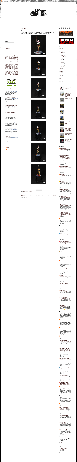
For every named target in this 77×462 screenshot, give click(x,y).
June (62, 59)
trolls (17, 72)
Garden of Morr (15, 58)
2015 (61, 79)
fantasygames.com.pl (64, 166)
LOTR (17, 62)
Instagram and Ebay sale (64, 276)
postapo (17, 66)
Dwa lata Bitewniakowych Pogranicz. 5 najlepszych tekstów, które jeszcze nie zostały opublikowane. (65, 360)
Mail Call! (8, 136)
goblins (6, 59)
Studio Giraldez (62, 395)
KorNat (8, 147)
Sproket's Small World (64, 189)
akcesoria (9, 49)
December (62, 52)
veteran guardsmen (15, 73)
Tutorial (6, 73)
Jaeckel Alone (62, 174)
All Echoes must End (63, 284)
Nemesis (9, 65)
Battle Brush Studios (14, 91)
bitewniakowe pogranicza (64, 358)
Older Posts (54, 195)
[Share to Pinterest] (41, 190)
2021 (61, 71)
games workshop (8, 58)
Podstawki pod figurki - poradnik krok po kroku (68, 122)
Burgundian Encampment (64, 205)
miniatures (30, 191)
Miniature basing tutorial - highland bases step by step (68, 105)
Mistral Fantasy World (64, 212)
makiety (6, 64)
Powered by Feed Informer (14, 143)
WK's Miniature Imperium (64, 348)
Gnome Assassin (62, 190)
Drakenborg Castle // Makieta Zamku (68, 134)
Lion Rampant (12, 62)
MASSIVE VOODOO (63, 260)
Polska (10, 66)
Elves (14, 56)
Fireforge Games (7, 57)
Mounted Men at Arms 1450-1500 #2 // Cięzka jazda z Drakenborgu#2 (68, 141)
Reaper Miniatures (12, 67)
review (9, 68)
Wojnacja (10, 76)
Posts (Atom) (27, 197)
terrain (11, 72)
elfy (12, 56)
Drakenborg (12, 55)
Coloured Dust (62, 233)
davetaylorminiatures (64, 375)
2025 (61, 49)
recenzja (17, 67)
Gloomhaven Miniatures (63, 167)
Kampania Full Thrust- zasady (64, 388)
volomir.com (62, 181)
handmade (16, 59)
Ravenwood (6, 67)
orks (14, 65)
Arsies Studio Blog (63, 268)
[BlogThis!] (38, 190)
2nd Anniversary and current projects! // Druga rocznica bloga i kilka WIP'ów (68, 87)
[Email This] (37, 190)
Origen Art (62, 442)
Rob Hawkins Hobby (63, 148)
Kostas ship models (63, 429)
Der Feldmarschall (63, 297)
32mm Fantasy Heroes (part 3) (64, 234)
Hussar (9, 60)
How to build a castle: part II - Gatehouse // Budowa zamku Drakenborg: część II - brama (68, 129)
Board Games (9, 51)
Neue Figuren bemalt (63, 306)
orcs (11, 65)
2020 (61, 72)
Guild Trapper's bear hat (63, 291)
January (62, 65)
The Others (14, 72)
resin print (6, 68)
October (62, 55)
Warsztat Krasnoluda (63, 340)
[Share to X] (39, 190)
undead (9, 73)
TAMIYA (8, 72)
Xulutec (61, 275)
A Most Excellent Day (10, 97)
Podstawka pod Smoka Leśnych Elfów (65, 341)
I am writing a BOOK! (63, 376)
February (62, 63)
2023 (61, 68)
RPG (11, 68)
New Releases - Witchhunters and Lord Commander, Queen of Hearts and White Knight (65, 350)
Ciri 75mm (24, 28)
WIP (7, 76)
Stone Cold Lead (63, 319)
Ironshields (15, 60)
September (63, 56)
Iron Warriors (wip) (63, 404)
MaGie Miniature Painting (64, 367)
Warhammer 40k (8, 74)
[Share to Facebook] (40, 190)
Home (39, 195)
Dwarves (6, 56)
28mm (8, 48)
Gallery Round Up (63, 416)
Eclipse (10, 56)
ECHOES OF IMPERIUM (64, 283)
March (62, 62)
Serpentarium (62, 290)
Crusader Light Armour (10, 120)
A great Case (62, 329)
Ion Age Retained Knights (64, 320)
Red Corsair (62, 449)
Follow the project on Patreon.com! (65, 197)
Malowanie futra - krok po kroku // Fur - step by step (68, 99)
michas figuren (62, 305)
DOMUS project (63, 196)
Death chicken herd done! (11, 128)
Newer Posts (23, 195)
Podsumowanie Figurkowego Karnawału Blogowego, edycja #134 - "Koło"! (65, 244)
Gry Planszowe (11, 59)
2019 (61, 74)
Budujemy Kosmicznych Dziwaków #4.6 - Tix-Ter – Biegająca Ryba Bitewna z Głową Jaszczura (65, 158)
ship (13, 69)
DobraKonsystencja (63, 448)
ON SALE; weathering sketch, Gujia (65, 396)
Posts (7, 43)
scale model (14, 68)
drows (17, 55)
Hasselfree (6, 60)
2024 (61, 51)
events (17, 56)
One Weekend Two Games (11, 105)
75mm (24, 191)
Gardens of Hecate (63, 311)
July (61, 58)
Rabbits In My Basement (14, 98)
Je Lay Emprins (63, 204)
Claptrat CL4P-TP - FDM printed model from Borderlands (68, 111)
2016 (61, 78)
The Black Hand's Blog (64, 415)
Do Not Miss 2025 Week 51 (64, 182)
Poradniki (13, 66)
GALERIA (27, 191)
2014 (61, 81)
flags (11, 57)
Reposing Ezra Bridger (63, 149)
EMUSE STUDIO (63, 422)
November (62, 53)
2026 (61, 48)
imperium (12, 60)
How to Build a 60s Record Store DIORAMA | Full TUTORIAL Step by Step (65, 214)
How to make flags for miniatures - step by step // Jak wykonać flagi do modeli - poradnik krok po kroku (68, 94)
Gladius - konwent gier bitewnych (65, 384)
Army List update (62, 175)
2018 (61, 75)
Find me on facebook (63, 423)
